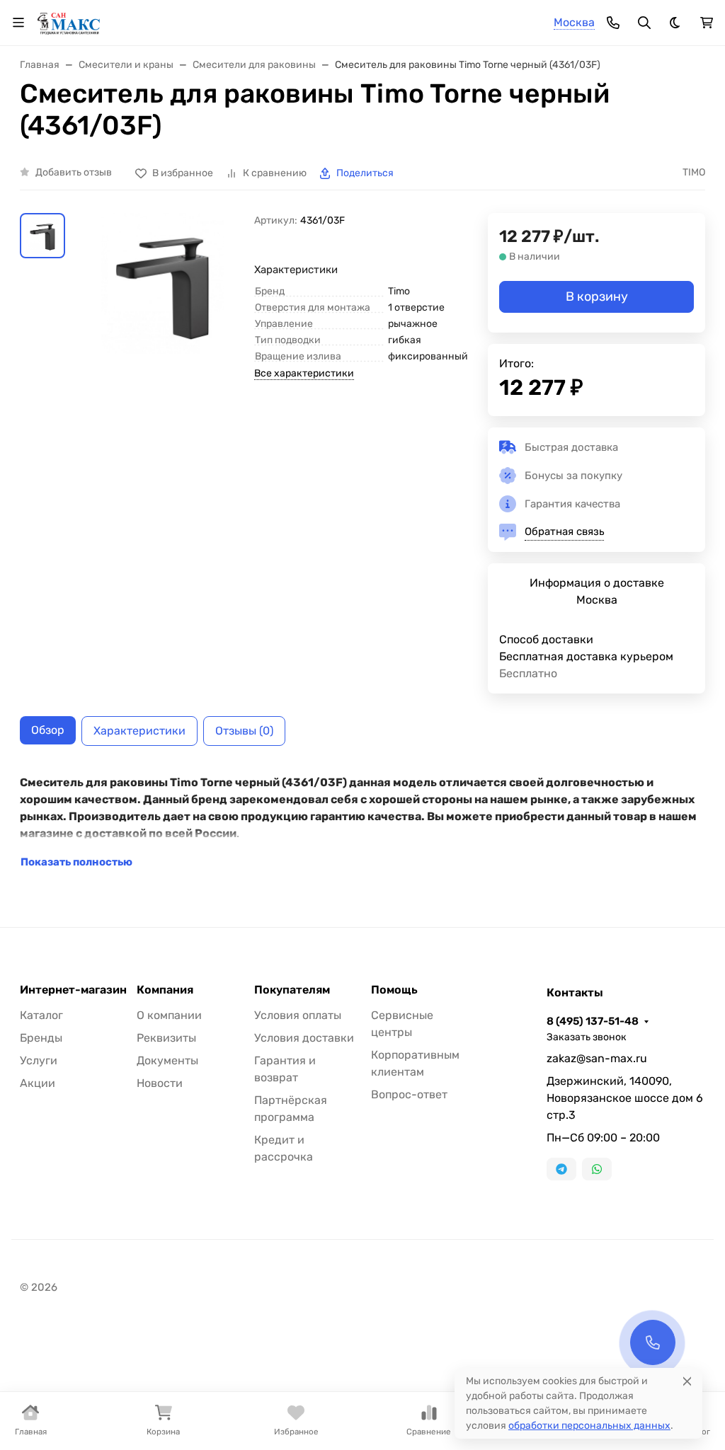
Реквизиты (166, 1038)
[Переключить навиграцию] (18, 22)
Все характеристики (304, 373)
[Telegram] (561, 1169)
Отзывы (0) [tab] (244, 730)
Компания (165, 990)
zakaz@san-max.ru (597, 1058)
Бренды (41, 1038)
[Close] (687, 1381)
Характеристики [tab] (139, 730)
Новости (160, 1083)
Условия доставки (304, 1038)
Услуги (38, 1060)
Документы (167, 1060)
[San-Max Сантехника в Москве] (69, 21)
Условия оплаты (297, 1015)
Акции (37, 1083)
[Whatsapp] (597, 1169)
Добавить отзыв (73, 172)
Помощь (394, 990)
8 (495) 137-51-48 (593, 1021)
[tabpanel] (362, 822)
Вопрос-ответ (409, 1094)
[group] (162, 283)
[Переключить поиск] (644, 22)
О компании (169, 1015)
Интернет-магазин (73, 990)
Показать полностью (76, 862)
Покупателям (292, 990)
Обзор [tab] (47, 730)
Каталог (41, 1015)
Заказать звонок (587, 1037)
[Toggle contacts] (613, 22)
